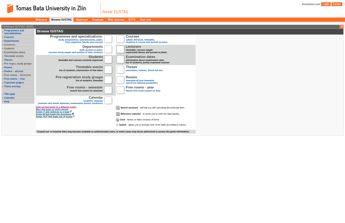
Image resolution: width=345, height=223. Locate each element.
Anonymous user (311, 4)
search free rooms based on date (143, 89)
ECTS (132, 19)
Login (326, 4)
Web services (116, 19)
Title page (9, 94)
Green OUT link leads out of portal (54, 116)
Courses (9, 37)
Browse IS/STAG (61, 19)
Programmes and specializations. (14, 32)
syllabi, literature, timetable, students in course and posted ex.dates (147, 39)
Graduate (97, 19)
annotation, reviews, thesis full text (144, 68)
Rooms (8, 67)
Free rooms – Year (14, 78)
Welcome (41, 19)
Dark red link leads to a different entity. (56, 107)
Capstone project (14, 82)
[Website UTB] (51, 8)
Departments (11, 41)
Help (6, 101)
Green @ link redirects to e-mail (52, 112)
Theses (8, 59)
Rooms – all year (13, 71)
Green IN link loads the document (53, 114)
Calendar (9, 97)
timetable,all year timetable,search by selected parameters (142, 80)
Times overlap (12, 86)
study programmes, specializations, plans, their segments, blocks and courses (76, 39)
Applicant (82, 19)
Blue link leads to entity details (52, 109)
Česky (337, 4)
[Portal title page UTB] (115, 8)
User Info (145, 19)
